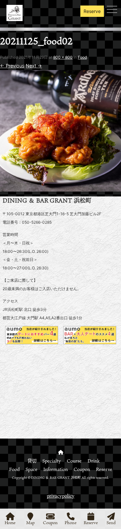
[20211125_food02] (60, 187)
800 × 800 (63, 57)
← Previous (12, 65)
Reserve (92, 11)
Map (30, 522)
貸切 (31, 460)
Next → (34, 65)
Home (10, 522)
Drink (93, 460)
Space (31, 469)
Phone (70, 522)
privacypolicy (61, 495)
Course (74, 460)
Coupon (82, 469)
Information (55, 469)
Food (82, 57)
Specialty (51, 460)
